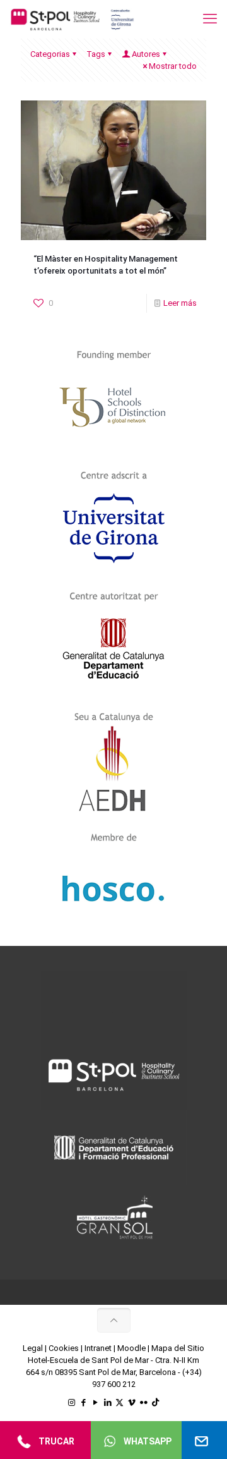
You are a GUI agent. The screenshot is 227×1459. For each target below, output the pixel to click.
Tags (95, 54)
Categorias (50, 54)
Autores (146, 54)
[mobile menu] (210, 19)
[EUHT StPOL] (72, 19)
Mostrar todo (173, 66)
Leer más (180, 303)
